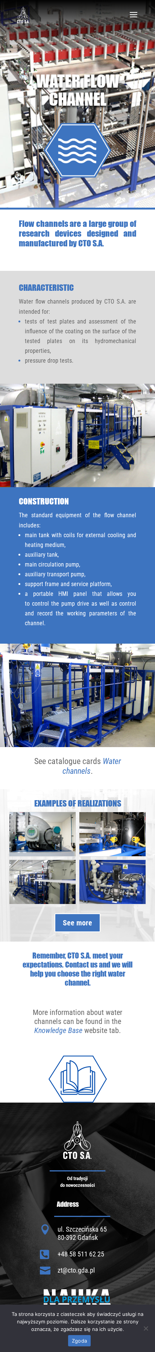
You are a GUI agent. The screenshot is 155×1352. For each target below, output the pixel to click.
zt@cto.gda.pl (76, 1270)
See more (77, 922)
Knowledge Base (58, 1030)
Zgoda (79, 1341)
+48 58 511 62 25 (81, 1254)
